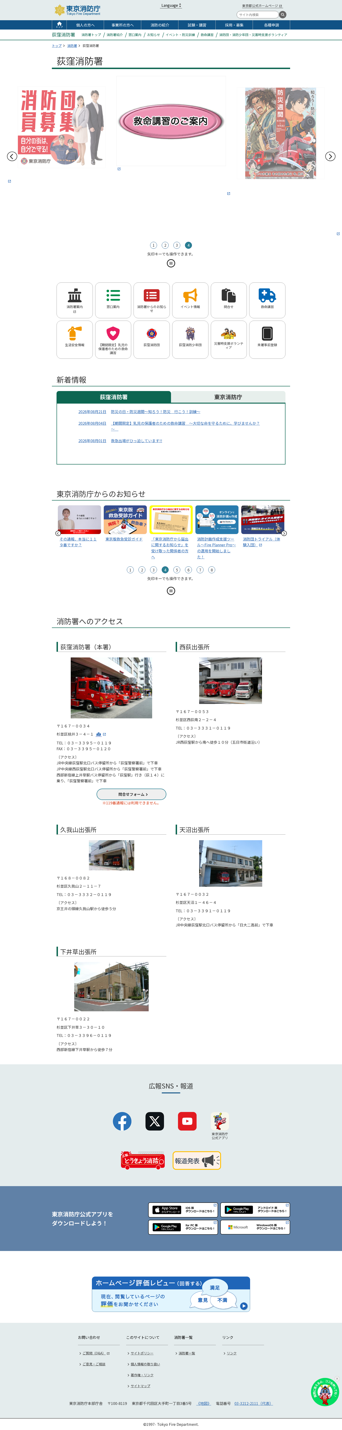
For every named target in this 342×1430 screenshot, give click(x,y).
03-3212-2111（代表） (254, 1403)
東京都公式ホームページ (260, 5)
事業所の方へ (122, 25)
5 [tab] (177, 570)
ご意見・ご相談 (94, 1364)
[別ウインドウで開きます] (61, 130)
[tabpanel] (171, 124)
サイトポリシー (142, 1353)
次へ (330, 156)
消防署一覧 (187, 1353)
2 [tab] (165, 245)
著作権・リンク (142, 1375)
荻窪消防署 (114, 397)
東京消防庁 (228, 397)
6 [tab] (189, 570)
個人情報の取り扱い (145, 1364)
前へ (12, 156)
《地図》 (203, 1403)
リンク (232, 1353)
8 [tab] (212, 570)
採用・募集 (234, 25)
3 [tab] (177, 245)
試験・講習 (197, 25)
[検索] (282, 14)
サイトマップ (140, 1386)
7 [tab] (200, 570)
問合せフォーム (131, 794)
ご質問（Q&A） (94, 1353)
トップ (59, 27)
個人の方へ (85, 25)
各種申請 (271, 25)
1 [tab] (154, 245)
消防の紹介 (160, 25)
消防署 (72, 45)
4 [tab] (189, 245)
